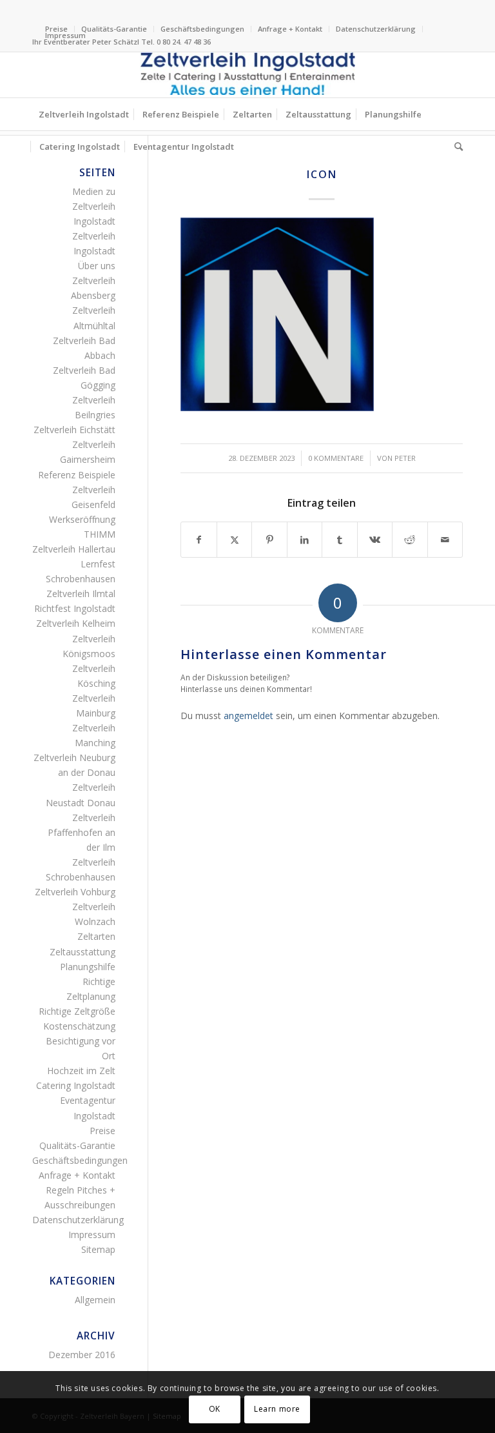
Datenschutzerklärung (376, 29)
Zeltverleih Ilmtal (80, 593)
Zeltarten (96, 936)
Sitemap (98, 1249)
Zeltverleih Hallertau (73, 549)
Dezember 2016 (81, 1354)
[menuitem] (114, 29)
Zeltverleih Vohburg (75, 892)
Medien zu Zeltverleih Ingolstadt (93, 206)
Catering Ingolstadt (75, 1085)
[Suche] (455, 146)
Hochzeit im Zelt (81, 1070)
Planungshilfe (87, 966)
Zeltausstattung (82, 952)
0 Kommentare (336, 458)
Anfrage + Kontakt (290, 29)
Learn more (277, 1408)
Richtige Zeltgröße (77, 1011)
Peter (405, 458)
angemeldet (248, 715)
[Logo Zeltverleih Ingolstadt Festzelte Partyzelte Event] (247, 74)
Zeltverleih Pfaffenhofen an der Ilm (81, 832)
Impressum (65, 35)
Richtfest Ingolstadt (74, 608)
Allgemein (95, 1300)
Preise (102, 1130)
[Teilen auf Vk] (375, 539)
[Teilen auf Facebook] (198, 539)
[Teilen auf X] (234, 539)
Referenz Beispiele (76, 475)
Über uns (96, 265)
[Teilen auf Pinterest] (269, 539)
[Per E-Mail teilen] (445, 539)
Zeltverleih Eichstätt (74, 429)
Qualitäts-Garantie (114, 29)
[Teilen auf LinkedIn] (304, 539)
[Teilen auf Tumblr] (339, 539)
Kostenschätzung (79, 1026)
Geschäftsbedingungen (202, 29)
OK (214, 1408)
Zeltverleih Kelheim (75, 623)
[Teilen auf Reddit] (410, 539)
